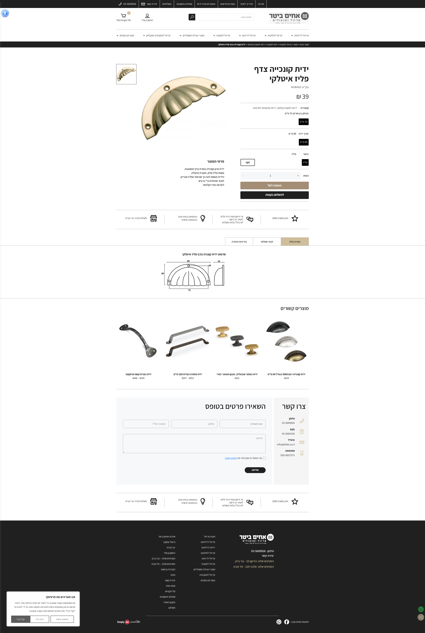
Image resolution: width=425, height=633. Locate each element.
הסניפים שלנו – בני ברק (163, 558)
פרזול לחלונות (275, 35)
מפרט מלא (294, 241)
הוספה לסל (275, 185)
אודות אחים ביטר (166, 536)
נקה (248, 162)
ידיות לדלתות (208, 547)
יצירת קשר (268, 556)
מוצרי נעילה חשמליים (193, 35)
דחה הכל (40, 619)
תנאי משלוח (267, 241)
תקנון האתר (231, 458)
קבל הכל (21, 619)
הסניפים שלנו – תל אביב (163, 564)
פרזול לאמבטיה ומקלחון (158, 35)
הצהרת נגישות (168, 569)
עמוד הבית (304, 44)
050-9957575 (288, 455)
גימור (305, 154)
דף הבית (171, 547)
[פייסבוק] (286, 621)
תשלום (172, 607)
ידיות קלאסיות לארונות (264, 108)
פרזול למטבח (223, 35)
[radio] (304, 121)
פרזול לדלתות (301, 35)
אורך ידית (303, 133)
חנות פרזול (209, 536)
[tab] (295, 241)
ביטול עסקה (169, 542)
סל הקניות (170, 591)
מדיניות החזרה (239, 241)
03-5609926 (288, 422)
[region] (43, 609)
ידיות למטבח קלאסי (256, 44)
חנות (296, 44)
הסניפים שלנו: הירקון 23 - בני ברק (254, 561)
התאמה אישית (62, 619)
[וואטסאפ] (278, 621)
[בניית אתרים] (128, 622)
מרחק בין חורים (300, 113)
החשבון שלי (169, 553)
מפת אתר (170, 586)
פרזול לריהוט (248, 35)
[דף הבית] (289, 19)
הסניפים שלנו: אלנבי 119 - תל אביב (253, 566)
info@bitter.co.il (286, 444)
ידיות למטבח (272, 44)
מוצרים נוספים (127, 35)
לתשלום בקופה (274, 195)
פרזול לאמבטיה (207, 575)
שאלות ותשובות (167, 596)
